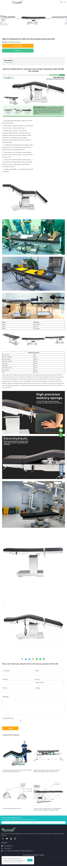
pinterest (33, 659)
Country (37, 679)
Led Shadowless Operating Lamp (12, 808)
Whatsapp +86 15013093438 (61, 435)
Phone (4, 688)
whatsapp (40, 659)
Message (5, 696)
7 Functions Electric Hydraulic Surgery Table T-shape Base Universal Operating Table (17, 770)
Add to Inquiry (17, 46)
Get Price (18, 50)
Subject (37, 688)
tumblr (44, 659)
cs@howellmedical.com (8, 845)
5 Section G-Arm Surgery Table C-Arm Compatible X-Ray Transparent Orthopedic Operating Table (48, 809)
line (36, 659)
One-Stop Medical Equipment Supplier (33, 855)
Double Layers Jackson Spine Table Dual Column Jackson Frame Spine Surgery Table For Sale (47, 770)
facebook (22, 659)
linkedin (26, 659)
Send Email (61, 426)
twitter (29, 659)
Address (5, 679)
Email (37, 671)
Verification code (7, 718)
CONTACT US (33, 822)
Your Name (6, 671)
